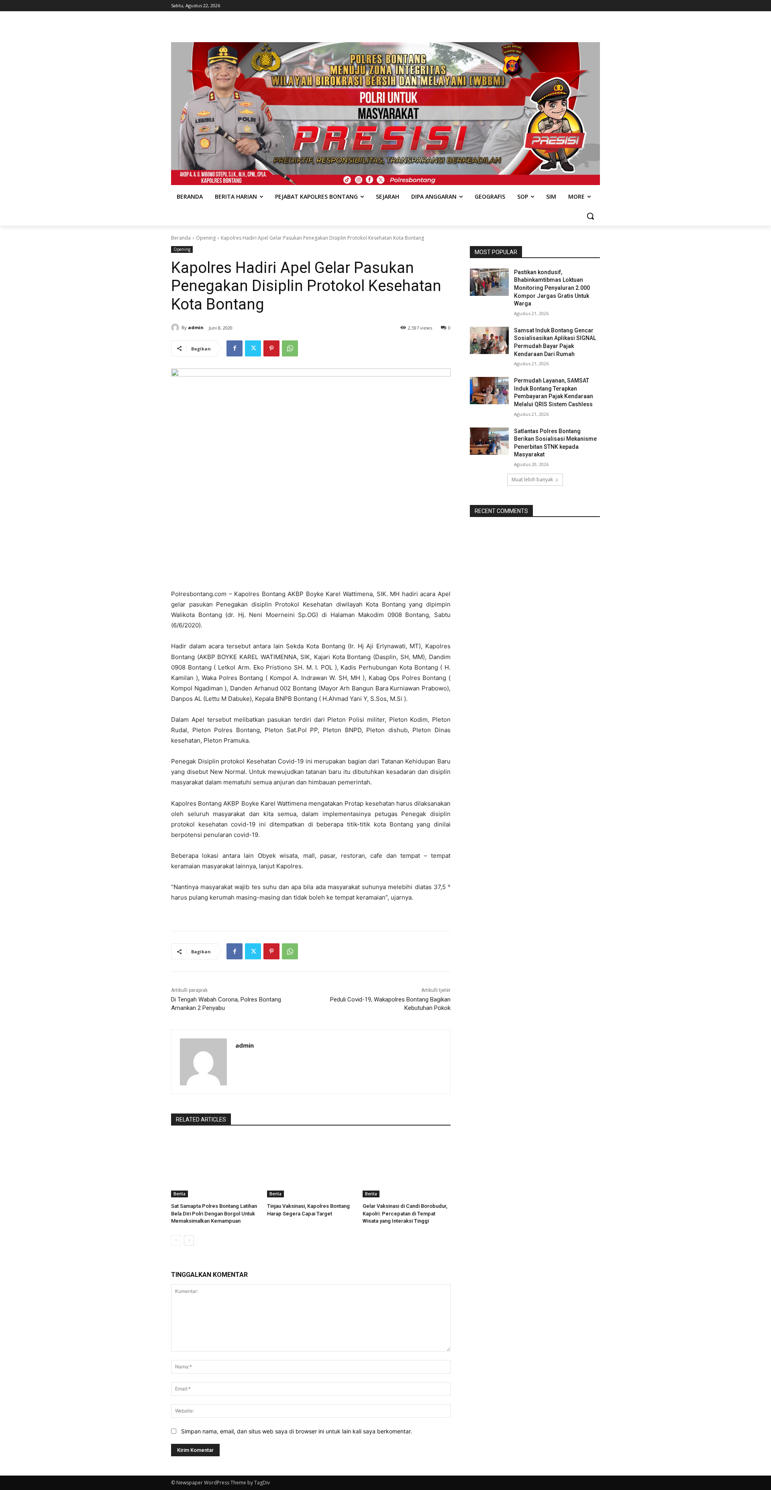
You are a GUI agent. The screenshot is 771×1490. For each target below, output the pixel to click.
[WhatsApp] (290, 348)
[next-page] (189, 1240)
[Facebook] (234, 348)
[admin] (176, 328)
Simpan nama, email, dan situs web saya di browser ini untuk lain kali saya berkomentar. (296, 1431)
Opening (206, 237)
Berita (179, 1194)
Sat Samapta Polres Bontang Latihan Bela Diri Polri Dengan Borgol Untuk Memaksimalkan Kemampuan (214, 1213)
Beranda (181, 237)
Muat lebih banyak (532, 479)
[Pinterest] (271, 348)
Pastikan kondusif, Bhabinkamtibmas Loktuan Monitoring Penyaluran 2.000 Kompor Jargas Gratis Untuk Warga (552, 288)
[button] (590, 216)
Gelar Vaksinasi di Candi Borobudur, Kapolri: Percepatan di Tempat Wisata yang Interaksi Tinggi (405, 1213)
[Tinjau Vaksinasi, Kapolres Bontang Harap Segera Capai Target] (311, 1166)
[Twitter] (253, 348)
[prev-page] (176, 1240)
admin (196, 327)
